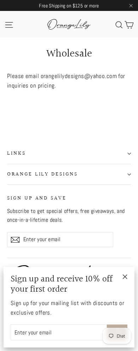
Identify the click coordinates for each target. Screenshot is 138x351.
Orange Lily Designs (42, 174)
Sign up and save (37, 198)
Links (16, 153)
